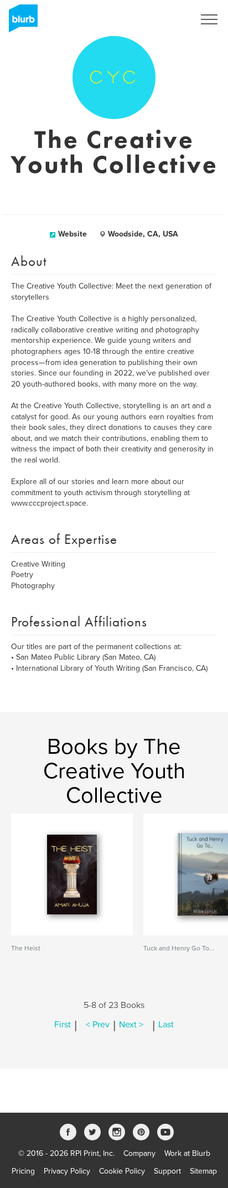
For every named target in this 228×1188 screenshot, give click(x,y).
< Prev (98, 1024)
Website (72, 234)
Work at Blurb (187, 1153)
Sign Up (166, 19)
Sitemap (203, 1171)
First (62, 1024)
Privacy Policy (67, 1171)
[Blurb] (20, 22)
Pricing (23, 1171)
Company (139, 1153)
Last (166, 1024)
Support (167, 1171)
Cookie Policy (122, 1171)
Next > (131, 1024)
